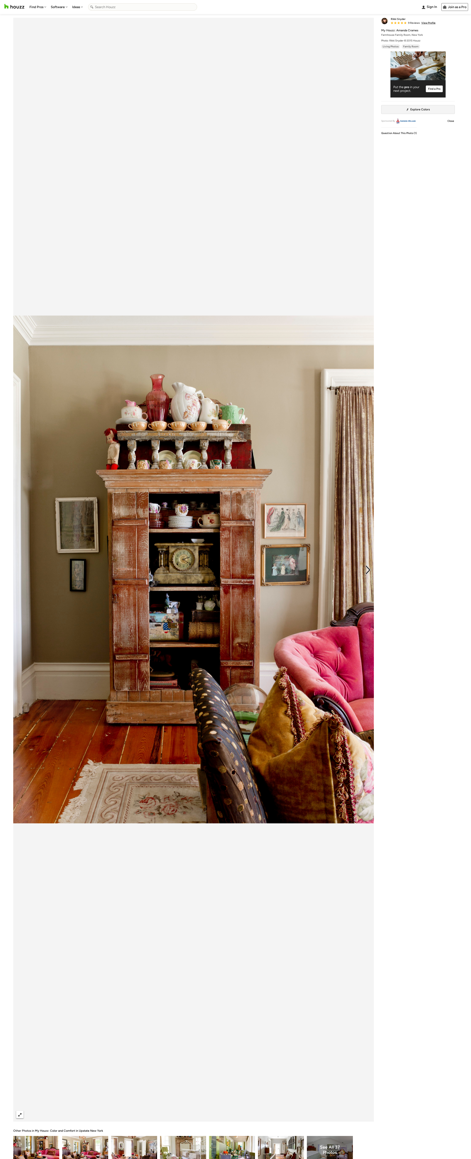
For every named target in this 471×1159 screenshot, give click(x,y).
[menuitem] (38, 7)
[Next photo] (368, 569)
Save (205, 1114)
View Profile (428, 23)
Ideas (76, 7)
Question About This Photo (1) (399, 133)
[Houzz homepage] (14, 6)
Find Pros (36, 7)
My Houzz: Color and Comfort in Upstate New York (69, 1130)
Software (58, 7)
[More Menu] (367, 1114)
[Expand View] (20, 1114)
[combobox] (142, 7)
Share (186, 1114)
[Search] (91, 7)
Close (450, 121)
